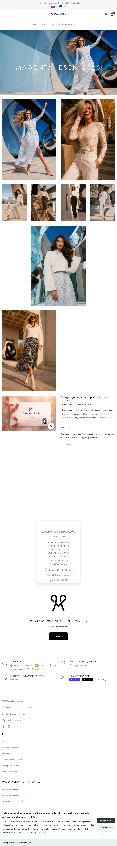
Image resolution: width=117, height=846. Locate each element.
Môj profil (6, 753)
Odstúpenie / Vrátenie (11, 765)
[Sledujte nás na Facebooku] (3, 726)
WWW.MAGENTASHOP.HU (14, 795)
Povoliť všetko (106, 820)
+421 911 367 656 (72, 3)
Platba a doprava (9, 771)
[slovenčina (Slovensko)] (54, 6)
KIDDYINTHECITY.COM (12, 801)
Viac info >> (15, 679)
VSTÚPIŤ (58, 636)
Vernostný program (10, 747)
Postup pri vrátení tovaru (12, 759)
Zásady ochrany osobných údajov (16, 842)
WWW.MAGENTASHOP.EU (14, 789)
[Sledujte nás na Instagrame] (9, 726)
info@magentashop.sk (51, 3)
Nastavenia (106, 827)
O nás (4, 741)
